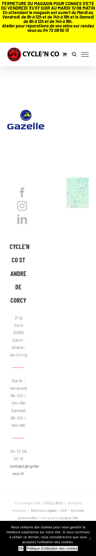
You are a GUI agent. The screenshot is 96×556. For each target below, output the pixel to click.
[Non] (89, 538)
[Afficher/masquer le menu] (85, 54)
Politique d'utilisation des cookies (52, 548)
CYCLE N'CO (54, 503)
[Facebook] (22, 192)
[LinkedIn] (22, 219)
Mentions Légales (44, 510)
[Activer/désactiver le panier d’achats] (64, 54)
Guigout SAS (69, 518)
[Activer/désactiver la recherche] (74, 54)
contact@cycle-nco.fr (18, 469)
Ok (21, 548)
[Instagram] (22, 206)
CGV (63, 510)
